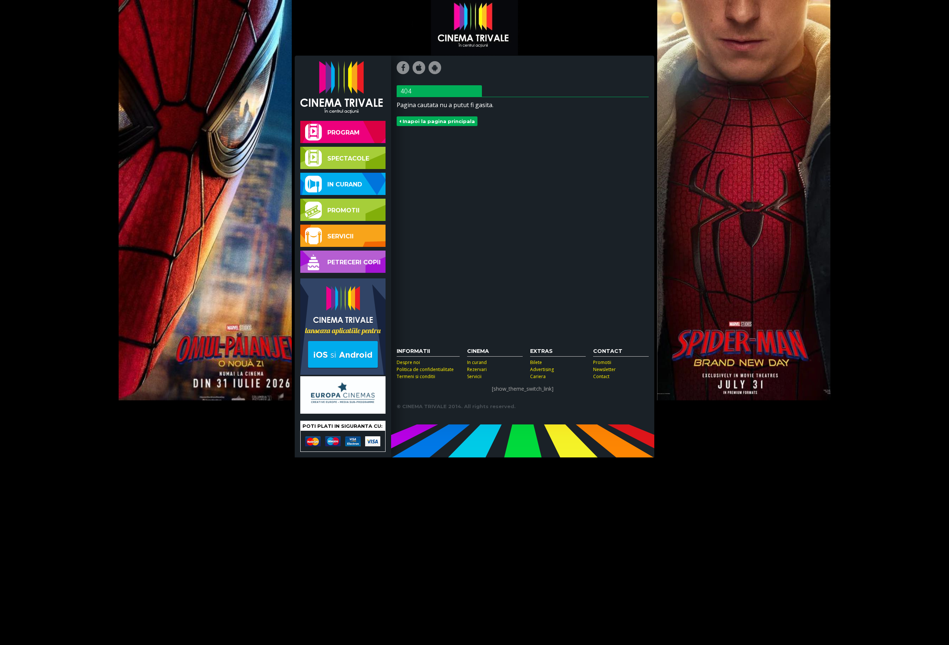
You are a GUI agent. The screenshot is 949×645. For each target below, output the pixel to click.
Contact (601, 376)
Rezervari (477, 369)
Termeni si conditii (416, 376)
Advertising (542, 369)
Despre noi (408, 362)
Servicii (340, 236)
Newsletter (604, 369)
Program (343, 132)
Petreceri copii (354, 262)
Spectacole (348, 158)
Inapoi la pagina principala (438, 121)
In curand (344, 184)
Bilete (536, 362)
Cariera (538, 376)
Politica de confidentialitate (425, 369)
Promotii (343, 210)
